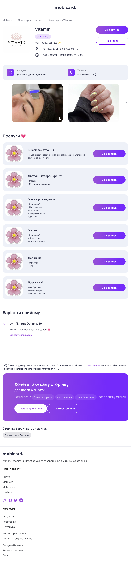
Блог (5, 555)
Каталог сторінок (13, 550)
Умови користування (15, 533)
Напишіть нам (93, 365)
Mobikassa (9, 487)
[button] (71, 72)
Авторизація (10, 516)
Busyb (6, 476)
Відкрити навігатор (21, 335)
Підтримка (9, 526)
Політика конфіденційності (18, 538)
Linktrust (8, 492)
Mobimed (8, 482)
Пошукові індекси (13, 545)
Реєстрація (9, 521)
